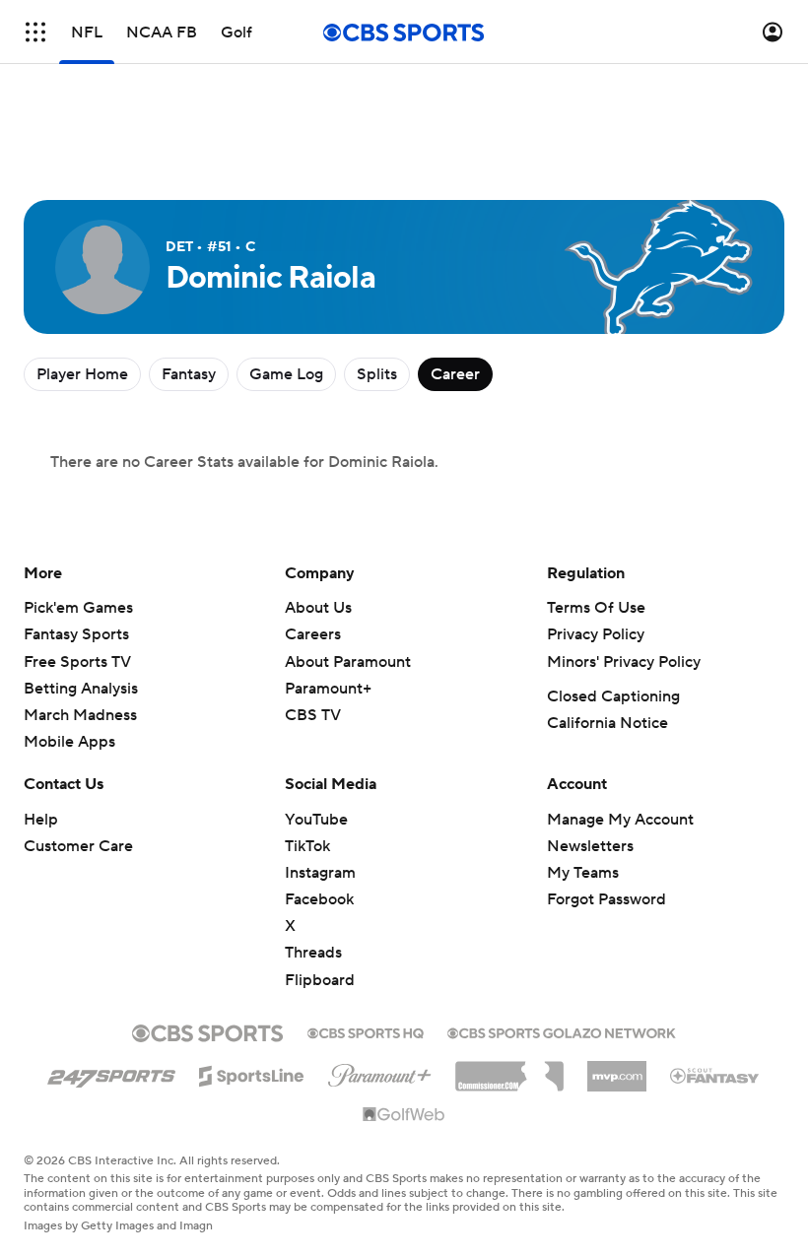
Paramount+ (328, 688)
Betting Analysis (81, 688)
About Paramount (348, 662)
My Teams (583, 873)
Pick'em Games (78, 608)
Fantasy (189, 374)
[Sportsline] (251, 1073)
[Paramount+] (380, 1072)
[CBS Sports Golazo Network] (561, 1031)
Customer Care (78, 846)
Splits (377, 374)
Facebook (319, 899)
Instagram (320, 873)
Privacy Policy (595, 634)
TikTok (307, 846)
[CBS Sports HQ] (365, 1031)
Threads (313, 952)
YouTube (316, 819)
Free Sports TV (77, 662)
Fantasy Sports (76, 634)
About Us (318, 608)
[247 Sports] (111, 1073)
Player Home (82, 374)
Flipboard (320, 980)
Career (455, 374)
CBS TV (313, 715)
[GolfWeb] (404, 1115)
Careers (313, 634)
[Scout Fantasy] (715, 1075)
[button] (35, 32)
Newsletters (590, 846)
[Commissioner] (509, 1069)
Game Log (286, 374)
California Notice (607, 723)
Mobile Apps (69, 742)
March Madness (80, 715)
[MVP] (616, 1069)
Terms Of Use (596, 608)
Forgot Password (606, 899)
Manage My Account (620, 819)
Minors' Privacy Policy (624, 662)
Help (41, 819)
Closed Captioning (613, 696)
